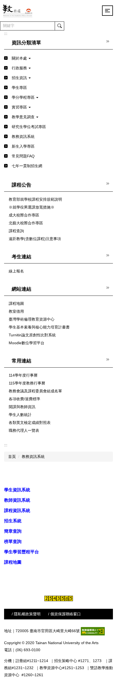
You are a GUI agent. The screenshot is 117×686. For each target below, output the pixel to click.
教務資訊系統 (33, 456)
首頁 (12, 456)
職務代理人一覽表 (24, 430)
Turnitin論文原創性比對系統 (32, 335)
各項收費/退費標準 (24, 399)
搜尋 (59, 26)
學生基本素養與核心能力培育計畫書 (39, 327)
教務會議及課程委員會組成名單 (35, 391)
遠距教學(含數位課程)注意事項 (35, 239)
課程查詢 (16, 231)
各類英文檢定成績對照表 (30, 422)
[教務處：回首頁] (18, 10)
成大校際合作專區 (24, 215)
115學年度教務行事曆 (27, 383)
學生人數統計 (20, 414)
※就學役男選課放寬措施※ (31, 207)
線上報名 (16, 271)
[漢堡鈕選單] (107, 10)
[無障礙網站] (93, 631)
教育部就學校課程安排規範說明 (35, 199)
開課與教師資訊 (22, 407)
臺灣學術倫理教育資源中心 (31, 319)
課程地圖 (16, 303)
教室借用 (16, 311)
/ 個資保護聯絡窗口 (64, 614)
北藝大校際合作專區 (26, 223)
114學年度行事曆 (23, 375)
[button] (58, 58)
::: (5, 33)
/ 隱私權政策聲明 (26, 614)
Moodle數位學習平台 (26, 343)
